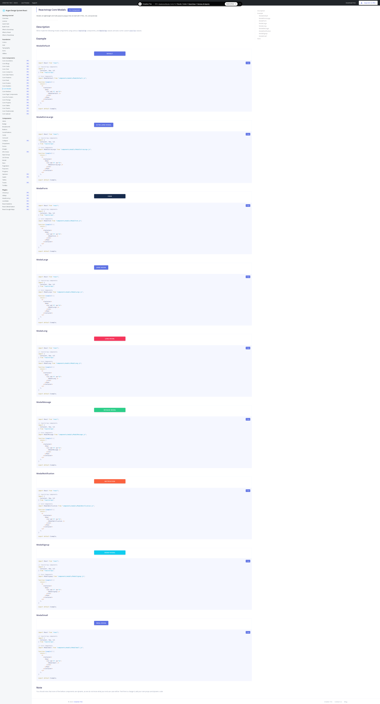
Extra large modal (103, 125)
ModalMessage (264, 28)
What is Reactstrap (8, 35)
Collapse (15, 141)
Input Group (6, 155)
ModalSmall (262, 36)
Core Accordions (15, 61)
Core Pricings (15, 100)
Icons (4, 51)
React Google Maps (15, 209)
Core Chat (15, 69)
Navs (3, 163)
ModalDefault (263, 16)
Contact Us (338, 702)
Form (110, 196)
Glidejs (15, 195)
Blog (345, 702)
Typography (6, 48)
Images (4, 149)
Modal (4, 160)
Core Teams (15, 108)
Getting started (7, 15)
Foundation (6, 39)
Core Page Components (15, 94)
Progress (5, 171)
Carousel (5, 138)
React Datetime (15, 204)
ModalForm (262, 21)
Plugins (4, 190)
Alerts (4, 121)
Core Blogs (15, 63)
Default (110, 54)
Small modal (101, 623)
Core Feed (15, 80)
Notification (110, 481)
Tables (4, 180)
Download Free (351, 3)
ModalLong (262, 26)
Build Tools (5, 27)
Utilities (4, 53)
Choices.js (15, 193)
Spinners (15, 174)
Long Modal (110, 339)
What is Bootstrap (8, 29)
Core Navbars (15, 91)
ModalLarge (263, 23)
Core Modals (16, 89)
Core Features (15, 77)
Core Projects (15, 103)
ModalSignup (263, 33)
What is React (6, 32)
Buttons (4, 129)
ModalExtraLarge (264, 18)
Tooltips (4, 185)
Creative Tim (7, 3)
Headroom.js (15, 198)
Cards (4, 135)
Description (261, 11)
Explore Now (230, 4)
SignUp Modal (109, 552)
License (4, 21)
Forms (4, 146)
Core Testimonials (15, 111)
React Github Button (15, 207)
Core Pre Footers (15, 97)
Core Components (8, 58)
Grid (3, 45)
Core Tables (15, 105)
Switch (15, 177)
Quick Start (5, 24)
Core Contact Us (15, 72)
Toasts (15, 183)
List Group (5, 157)
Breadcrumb (6, 127)
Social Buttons (6, 132)
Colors (4, 42)
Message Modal (110, 410)
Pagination (5, 166)
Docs (16, 3)
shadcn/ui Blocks (164, 4)
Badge (4, 124)
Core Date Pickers (15, 75)
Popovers (5, 169)
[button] (25, 2)
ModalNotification (265, 31)
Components (6, 118)
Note (259, 39)
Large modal (101, 267)
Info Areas (15, 152)
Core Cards (15, 66)
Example (260, 13)
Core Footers (15, 83)
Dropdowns (6, 143)
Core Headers (15, 86)
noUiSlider (15, 201)
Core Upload (15, 114)
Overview (5, 18)
